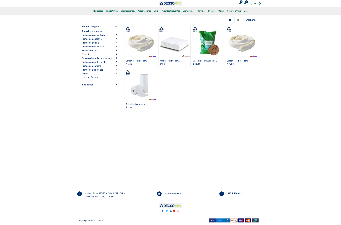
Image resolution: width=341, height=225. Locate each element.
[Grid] (230, 20)
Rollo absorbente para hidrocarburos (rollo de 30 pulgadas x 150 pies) (137, 104)
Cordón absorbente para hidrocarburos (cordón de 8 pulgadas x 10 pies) (238, 61)
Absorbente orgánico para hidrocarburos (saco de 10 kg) (205, 61)
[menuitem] (98, 11)
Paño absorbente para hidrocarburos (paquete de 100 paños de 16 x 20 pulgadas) (173, 61)
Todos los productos (92, 31)
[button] (252, 20)
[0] (240, 3)
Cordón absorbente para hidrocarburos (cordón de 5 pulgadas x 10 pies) (137, 61)
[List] (237, 20)
